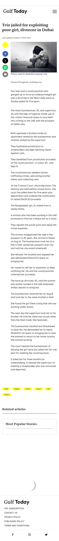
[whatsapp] (5, 67)
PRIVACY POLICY (12, 517)
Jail (48, 389)
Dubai (16, 389)
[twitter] (5, 60)
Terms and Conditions (16, 525)
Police (6, 394)
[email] (5, 74)
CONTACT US (10, 512)
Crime (27, 389)
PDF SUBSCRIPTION (14, 508)
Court (38, 389)
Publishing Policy (14, 521)
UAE (6, 389)
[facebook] (5, 54)
